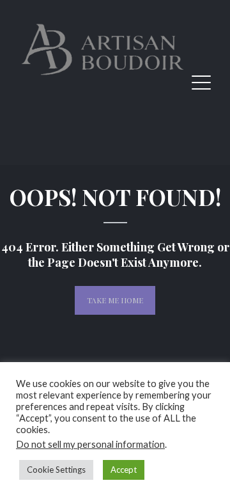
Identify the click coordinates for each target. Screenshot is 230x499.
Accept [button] (124, 469)
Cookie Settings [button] (56, 469)
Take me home (115, 300)
